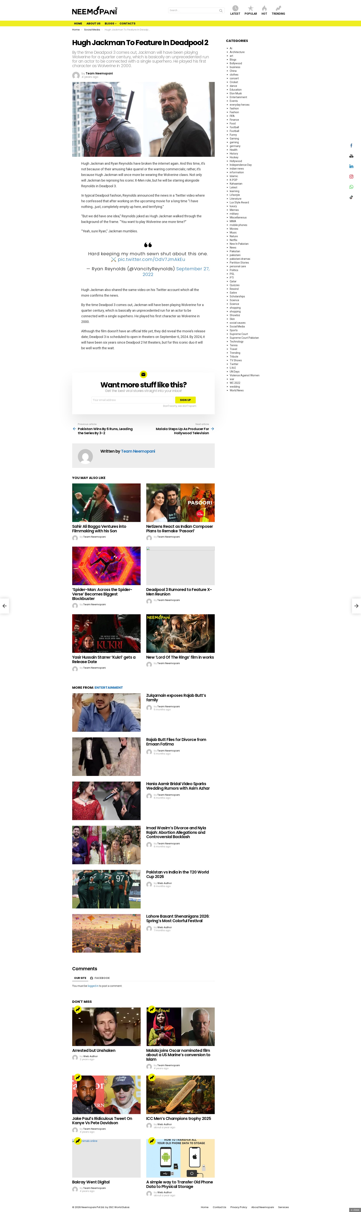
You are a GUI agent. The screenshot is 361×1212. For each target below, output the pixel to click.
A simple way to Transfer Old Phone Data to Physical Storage (179, 1184)
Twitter (234, 364)
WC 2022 (235, 382)
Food (233, 123)
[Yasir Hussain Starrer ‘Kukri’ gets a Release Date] (106, 633)
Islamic (234, 176)
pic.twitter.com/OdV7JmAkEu (151, 259)
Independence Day (241, 164)
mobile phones (238, 224)
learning (234, 191)
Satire (233, 292)
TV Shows (236, 360)
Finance (234, 119)
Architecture (237, 52)
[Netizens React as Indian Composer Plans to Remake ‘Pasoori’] (180, 502)
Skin (232, 318)
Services (283, 1207)
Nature (234, 236)
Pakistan (235, 251)
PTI (232, 277)
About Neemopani (262, 1207)
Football (234, 131)
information (237, 172)
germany (235, 146)
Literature (235, 198)
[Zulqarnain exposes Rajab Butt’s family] (106, 712)
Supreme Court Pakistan (244, 337)
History (234, 153)
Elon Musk (236, 93)
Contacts (127, 23)
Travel (233, 349)
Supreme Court (239, 334)
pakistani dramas (240, 258)
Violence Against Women (244, 375)
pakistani (235, 255)
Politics (234, 270)
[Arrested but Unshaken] (106, 1026)
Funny (233, 134)
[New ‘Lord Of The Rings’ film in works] (180, 633)
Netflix (233, 240)
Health (233, 149)
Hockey (234, 157)
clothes (234, 74)
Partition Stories (239, 262)
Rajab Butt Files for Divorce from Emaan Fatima (176, 742)
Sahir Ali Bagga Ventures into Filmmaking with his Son (99, 529)
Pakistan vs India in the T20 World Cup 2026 (177, 874)
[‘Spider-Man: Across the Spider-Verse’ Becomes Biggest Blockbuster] (106, 566)
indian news (237, 168)
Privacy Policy (239, 1207)
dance (233, 85)
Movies (234, 228)
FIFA (232, 115)
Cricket (234, 82)
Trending (278, 13)
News (233, 247)
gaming (234, 142)
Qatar (233, 281)
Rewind (234, 288)
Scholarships (237, 296)
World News (237, 390)
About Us (93, 23)
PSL (232, 273)
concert (234, 78)
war (232, 379)
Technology (236, 341)
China (233, 70)
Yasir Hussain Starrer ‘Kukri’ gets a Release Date (103, 659)
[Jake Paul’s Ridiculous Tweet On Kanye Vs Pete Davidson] (106, 1095)
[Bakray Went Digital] (106, 1158)
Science (234, 300)
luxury (233, 206)
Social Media (237, 326)
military (234, 213)
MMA (233, 221)
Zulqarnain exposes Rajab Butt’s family (176, 698)
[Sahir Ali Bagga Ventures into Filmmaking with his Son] (106, 502)
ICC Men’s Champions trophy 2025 (178, 1118)
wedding (235, 386)
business (235, 67)
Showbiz (235, 315)
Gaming (234, 138)
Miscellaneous (238, 217)
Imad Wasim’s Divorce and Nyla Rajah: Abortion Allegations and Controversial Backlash (176, 832)
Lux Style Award (239, 202)
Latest (235, 13)
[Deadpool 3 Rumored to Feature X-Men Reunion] (180, 566)
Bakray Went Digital (90, 1182)
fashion (234, 108)
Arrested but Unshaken (93, 1050)
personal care (238, 266)
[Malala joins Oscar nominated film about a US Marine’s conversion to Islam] (180, 1026)
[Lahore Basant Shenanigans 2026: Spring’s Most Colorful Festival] (106, 933)
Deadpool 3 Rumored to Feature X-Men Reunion (179, 592)
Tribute (234, 356)
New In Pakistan (239, 243)
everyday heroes (240, 104)
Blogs (109, 23)
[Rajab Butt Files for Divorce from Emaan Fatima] (106, 756)
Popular (251, 13)
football (234, 127)
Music (233, 232)
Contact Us (219, 1207)
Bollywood (236, 63)
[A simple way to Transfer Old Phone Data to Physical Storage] (180, 1158)
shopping (235, 307)
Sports (234, 330)
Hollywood (236, 161)
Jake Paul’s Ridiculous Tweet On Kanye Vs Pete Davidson (102, 1121)
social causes (238, 322)
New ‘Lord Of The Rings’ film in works (180, 657)
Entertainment (109, 687)
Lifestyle (235, 194)
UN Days (235, 371)
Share (77, 87)
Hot (264, 13)
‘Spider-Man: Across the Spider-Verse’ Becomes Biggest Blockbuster (102, 594)
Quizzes (235, 285)
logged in (93, 985)
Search (221, 11)
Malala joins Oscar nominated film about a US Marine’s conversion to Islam (178, 1055)
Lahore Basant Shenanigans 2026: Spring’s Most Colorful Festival (177, 918)
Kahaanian (236, 183)
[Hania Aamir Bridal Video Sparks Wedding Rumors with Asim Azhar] (106, 801)
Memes (234, 209)
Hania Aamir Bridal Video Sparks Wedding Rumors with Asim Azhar (178, 786)
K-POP (233, 179)
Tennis (234, 345)
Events (234, 100)
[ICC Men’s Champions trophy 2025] (180, 1095)
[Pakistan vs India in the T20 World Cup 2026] (106, 889)
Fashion (234, 112)
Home (78, 23)
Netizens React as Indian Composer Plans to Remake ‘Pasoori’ (179, 529)
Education (236, 89)
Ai (231, 48)
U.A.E (233, 367)
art (231, 55)
